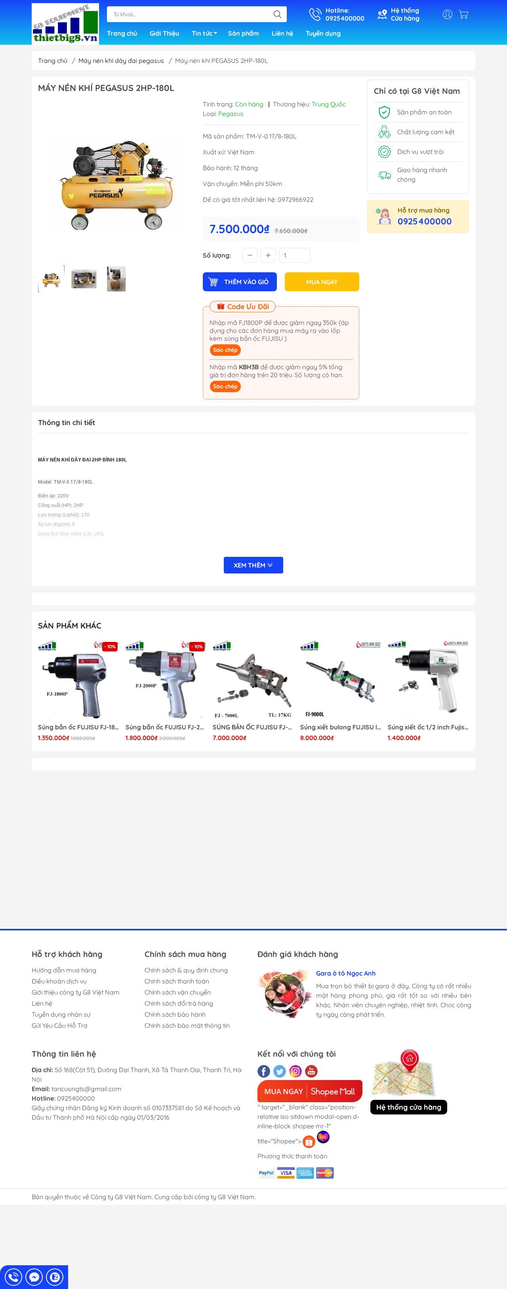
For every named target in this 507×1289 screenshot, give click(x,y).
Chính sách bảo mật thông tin (187, 1025)
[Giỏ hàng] (465, 14)
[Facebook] (263, 1071)
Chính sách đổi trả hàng (179, 1003)
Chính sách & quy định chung (186, 970)
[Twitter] (279, 1071)
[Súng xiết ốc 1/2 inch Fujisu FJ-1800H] (341, 680)
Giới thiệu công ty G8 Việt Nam (76, 992)
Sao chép (225, 349)
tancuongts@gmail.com (86, 1089)
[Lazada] (323, 1137)
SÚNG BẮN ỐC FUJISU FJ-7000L (166, 727)
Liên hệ (282, 33)
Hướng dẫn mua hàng (64, 970)
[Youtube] (311, 1071)
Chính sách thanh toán (177, 981)
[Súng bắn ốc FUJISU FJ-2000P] (79, 680)
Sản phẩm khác (69, 625)
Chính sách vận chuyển (178, 992)
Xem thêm (250, 565)
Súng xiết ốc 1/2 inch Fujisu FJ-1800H (341, 727)
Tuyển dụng (323, 33)
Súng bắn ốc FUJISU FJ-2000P (79, 727)
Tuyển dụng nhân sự (61, 1014)
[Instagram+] (295, 1071)
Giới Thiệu (164, 33)
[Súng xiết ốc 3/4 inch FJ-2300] (428, 680)
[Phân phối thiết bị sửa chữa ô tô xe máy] (65, 23)
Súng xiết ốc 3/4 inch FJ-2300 (428, 727)
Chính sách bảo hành (175, 1014)
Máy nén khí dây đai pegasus (121, 61)
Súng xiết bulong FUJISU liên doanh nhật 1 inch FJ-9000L (253, 727)
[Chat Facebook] (34, 1277)
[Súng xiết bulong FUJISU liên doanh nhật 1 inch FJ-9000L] (253, 680)
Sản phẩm (243, 33)
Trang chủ (122, 33)
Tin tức (202, 33)
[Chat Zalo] (54, 1277)
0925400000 (425, 221)
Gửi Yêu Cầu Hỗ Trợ (60, 1025)
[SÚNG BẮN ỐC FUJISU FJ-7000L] (166, 680)
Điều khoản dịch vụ (59, 981)
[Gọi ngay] (13, 1277)
